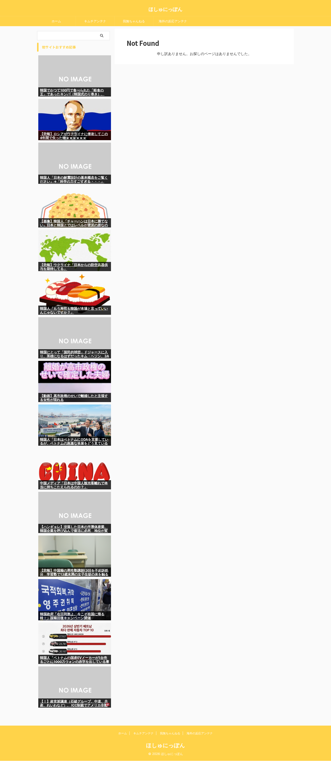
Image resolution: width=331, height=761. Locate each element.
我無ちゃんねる (134, 21)
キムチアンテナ (95, 21)
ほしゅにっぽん (165, 9)
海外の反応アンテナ (173, 21)
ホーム (56, 21)
